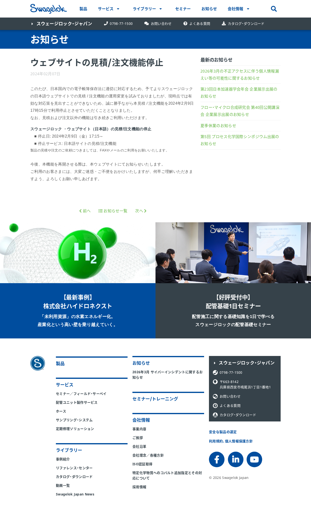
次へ (139, 211)
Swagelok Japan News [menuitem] (75, 494)
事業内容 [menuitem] (139, 429)
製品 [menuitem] (60, 363)
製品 (83, 8)
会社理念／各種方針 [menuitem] (148, 455)
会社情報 (235, 8)
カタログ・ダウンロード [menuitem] (74, 476)
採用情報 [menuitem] (139, 487)
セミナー (183, 8)
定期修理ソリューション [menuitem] (75, 428)
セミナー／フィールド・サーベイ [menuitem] (81, 393)
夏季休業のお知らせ (218, 125)
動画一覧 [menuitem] (63, 485)
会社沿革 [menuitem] (139, 446)
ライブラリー (144, 8)
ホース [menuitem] (61, 411)
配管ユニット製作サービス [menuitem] (77, 402)
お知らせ (209, 8)
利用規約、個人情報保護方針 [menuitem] (231, 441)
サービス (105, 8)
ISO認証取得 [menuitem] (142, 464)
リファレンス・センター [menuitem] (74, 468)
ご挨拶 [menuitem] (137, 437)
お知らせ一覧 (115, 211)
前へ (86, 211)
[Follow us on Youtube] (254, 459)
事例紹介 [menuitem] (63, 459)
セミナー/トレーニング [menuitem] (155, 399)
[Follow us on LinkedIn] (235, 459)
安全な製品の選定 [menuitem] (223, 431)
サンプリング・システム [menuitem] (74, 420)
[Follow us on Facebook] (216, 459)
